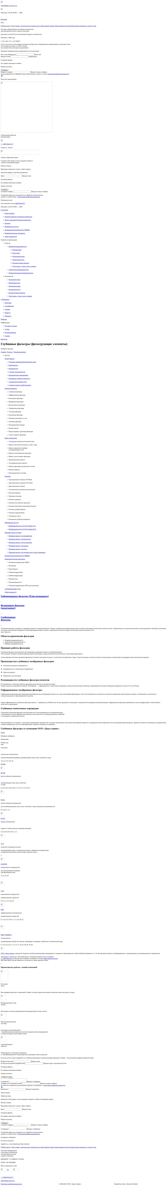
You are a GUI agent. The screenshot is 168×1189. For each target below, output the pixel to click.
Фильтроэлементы (20, 352)
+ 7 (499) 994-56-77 (7, 144)
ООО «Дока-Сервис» (8, 953)
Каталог (10, 352)
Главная (3, 352)
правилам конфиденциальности (58, 74)
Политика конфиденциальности (11, 1184)
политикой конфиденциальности (54, 1085)
